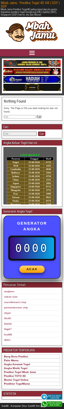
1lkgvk (7, 313)
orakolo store (10, 296)
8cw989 (8, 334)
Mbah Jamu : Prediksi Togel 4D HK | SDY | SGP (30, 4)
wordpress (9, 291)
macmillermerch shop (15, 302)
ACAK (32, 269)
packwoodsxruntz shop (16, 307)
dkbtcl (7, 340)
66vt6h (7, 318)
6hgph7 (8, 329)
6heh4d (8, 324)
